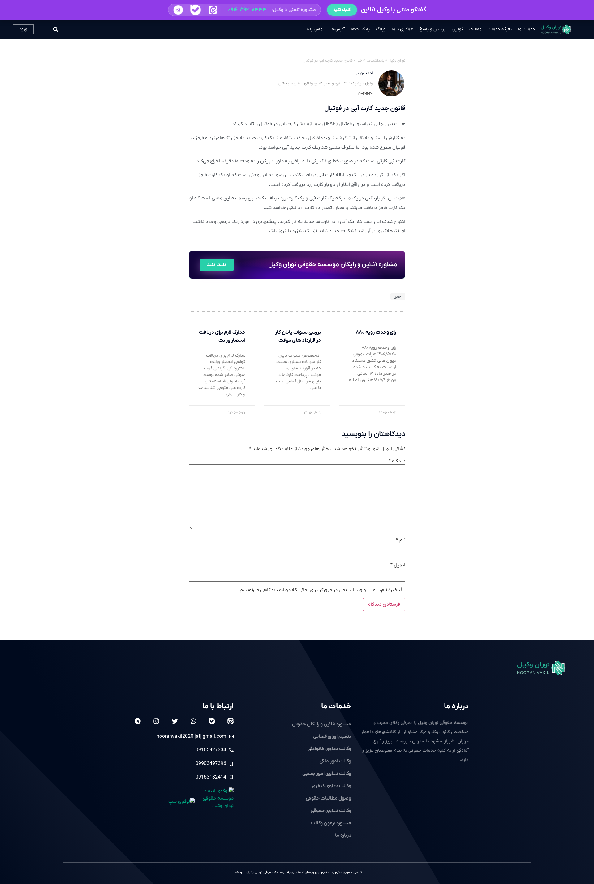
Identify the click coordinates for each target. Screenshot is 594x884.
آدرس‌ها (337, 29)
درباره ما (456, 706)
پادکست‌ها (360, 29)
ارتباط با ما (218, 706)
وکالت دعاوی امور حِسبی (326, 774)
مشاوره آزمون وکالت (331, 823)
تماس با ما (314, 29)
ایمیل (397, 565)
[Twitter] (175, 721)
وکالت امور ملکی (335, 761)
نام (400, 540)
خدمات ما (526, 29)
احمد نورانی (364, 73)
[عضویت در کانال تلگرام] (178, 10)
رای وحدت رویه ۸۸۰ (375, 332)
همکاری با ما (402, 29)
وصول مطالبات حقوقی (328, 798)
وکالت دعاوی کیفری (331, 786)
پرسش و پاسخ (433, 29)
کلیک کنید (342, 9)
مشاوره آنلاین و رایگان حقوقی (321, 724)
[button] (244, 10)
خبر (397, 296)
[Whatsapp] (193, 721)
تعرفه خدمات (500, 29)
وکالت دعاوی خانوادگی (329, 749)
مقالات (475, 29)
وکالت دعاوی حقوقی (331, 811)
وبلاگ (380, 29)
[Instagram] (156, 721)
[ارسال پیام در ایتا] (213, 10)
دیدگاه (397, 461)
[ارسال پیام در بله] (195, 9)
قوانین (457, 29)
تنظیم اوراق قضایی (332, 736)
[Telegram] (138, 721)
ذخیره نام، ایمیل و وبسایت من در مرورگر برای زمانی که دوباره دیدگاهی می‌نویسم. (319, 589)
